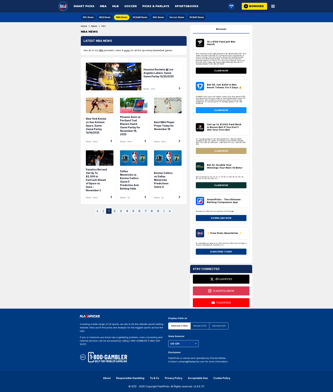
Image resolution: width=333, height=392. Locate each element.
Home (84, 26)
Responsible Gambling (130, 378)
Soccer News (176, 17)
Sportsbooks (186, 6)
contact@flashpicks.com (191, 361)
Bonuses (221, 29)
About (107, 378)
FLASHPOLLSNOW (223, 290)
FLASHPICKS (224, 302)
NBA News (121, 17)
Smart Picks (84, 6)
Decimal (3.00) (199, 326)
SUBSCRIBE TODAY (221, 251)
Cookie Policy (221, 378)
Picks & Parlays (155, 6)
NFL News (88, 17)
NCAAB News (140, 17)
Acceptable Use (198, 378)
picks (127, 50)
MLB (115, 6)
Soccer (130, 6)
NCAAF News (197, 17)
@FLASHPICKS (223, 279)
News (94, 26)
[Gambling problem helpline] (107, 357)
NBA (103, 6)
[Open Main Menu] (273, 6)
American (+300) (179, 326)
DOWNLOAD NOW (221, 218)
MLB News (104, 17)
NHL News (158, 17)
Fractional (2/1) (218, 326)
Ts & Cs (154, 378)
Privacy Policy (173, 378)
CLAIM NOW (221, 70)
